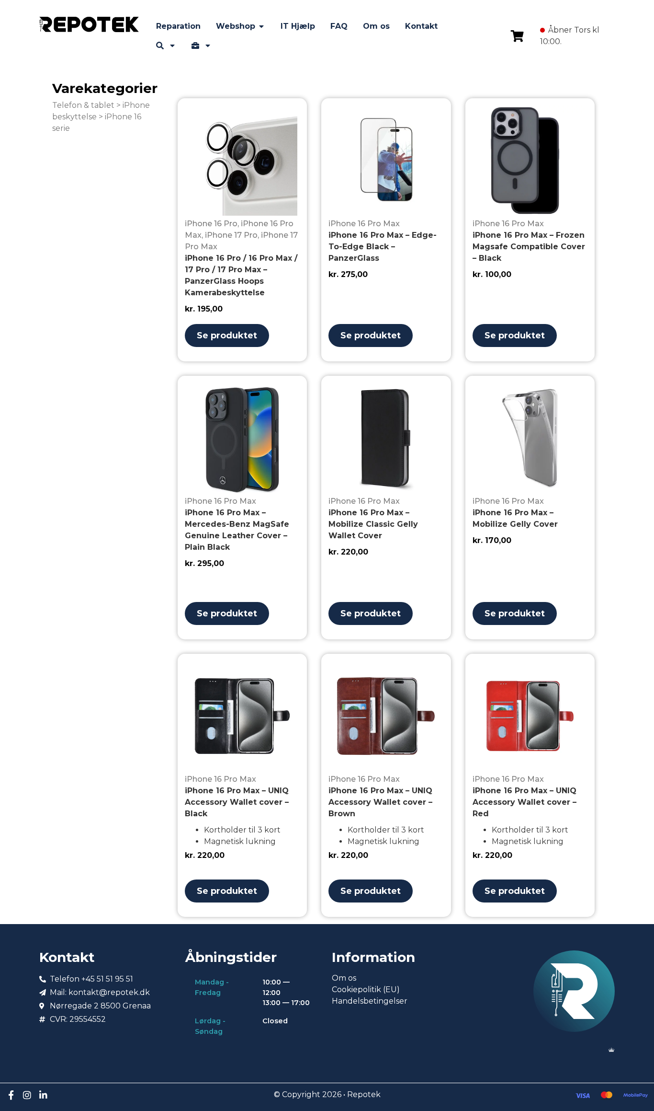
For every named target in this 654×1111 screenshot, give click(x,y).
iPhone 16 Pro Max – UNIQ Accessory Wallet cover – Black (237, 802)
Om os (344, 978)
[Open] (172, 45)
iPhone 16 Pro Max (364, 223)
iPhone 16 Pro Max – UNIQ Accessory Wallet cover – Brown (380, 802)
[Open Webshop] (261, 26)
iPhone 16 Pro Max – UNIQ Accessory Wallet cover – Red (524, 802)
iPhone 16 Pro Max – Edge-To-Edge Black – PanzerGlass (382, 247)
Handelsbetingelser (369, 1001)
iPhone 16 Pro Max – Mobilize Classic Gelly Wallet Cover (373, 524)
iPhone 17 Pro (231, 235)
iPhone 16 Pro (211, 223)
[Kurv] (517, 35)
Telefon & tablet (83, 105)
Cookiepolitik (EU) (366, 989)
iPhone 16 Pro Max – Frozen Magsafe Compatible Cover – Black (529, 247)
